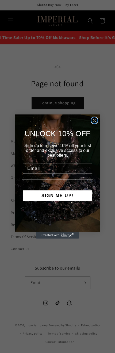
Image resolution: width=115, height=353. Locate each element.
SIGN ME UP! (57, 195)
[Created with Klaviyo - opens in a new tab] (57, 235)
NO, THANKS (57, 212)
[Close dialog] (94, 120)
